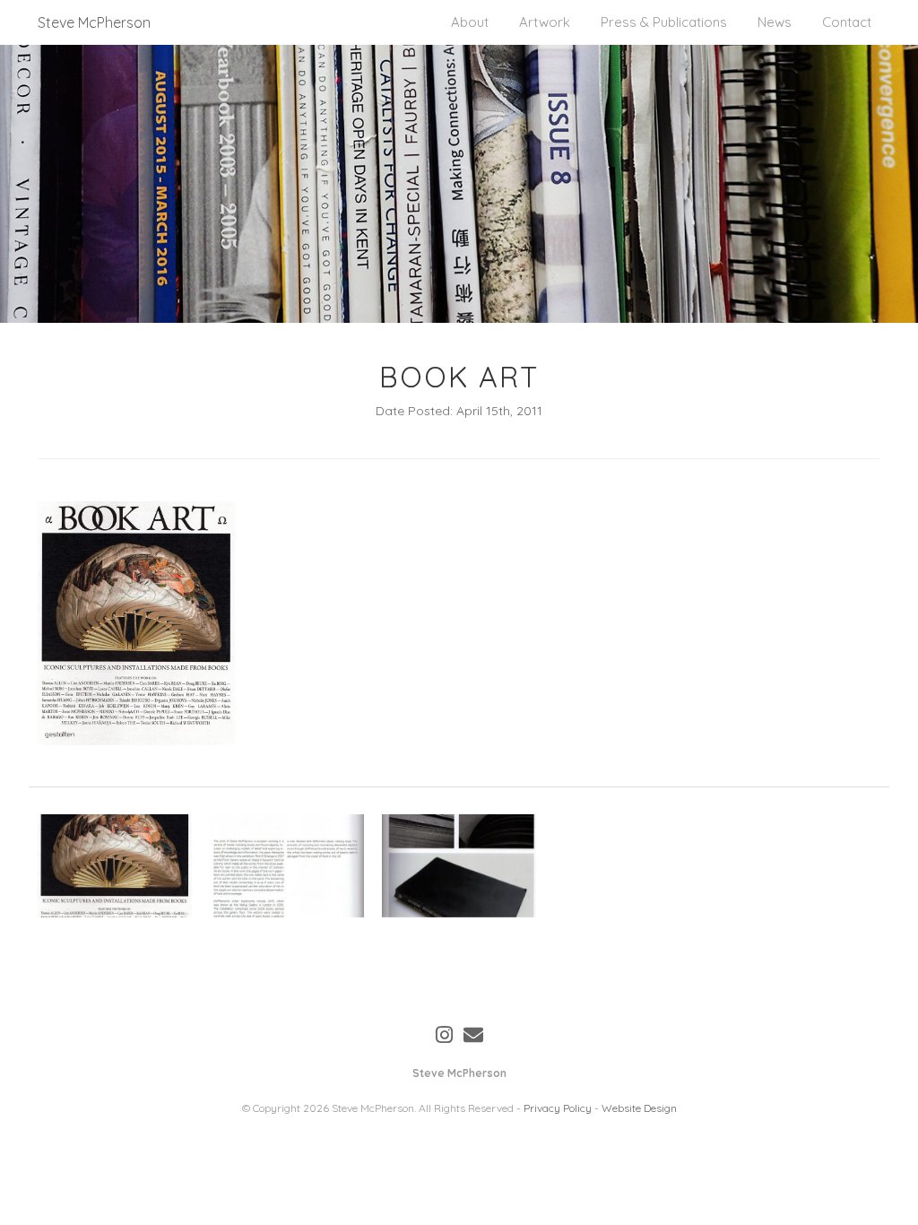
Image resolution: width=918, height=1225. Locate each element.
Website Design (639, 1108)
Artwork (544, 21)
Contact (846, 21)
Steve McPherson (94, 22)
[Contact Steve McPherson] (473, 1034)
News (775, 21)
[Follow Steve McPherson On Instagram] (444, 1034)
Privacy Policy (558, 1108)
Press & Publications (664, 21)
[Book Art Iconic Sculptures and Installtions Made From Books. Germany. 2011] (115, 865)
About (470, 21)
